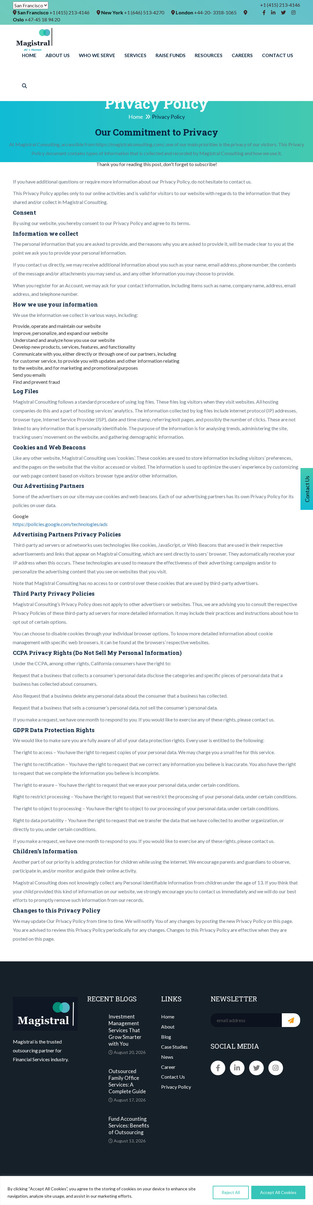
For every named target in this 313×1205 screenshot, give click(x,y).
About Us (58, 55)
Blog (166, 1037)
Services (135, 55)
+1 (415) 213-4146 (280, 5)
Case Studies (174, 1047)
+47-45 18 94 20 (42, 19)
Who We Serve (97, 55)
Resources (209, 55)
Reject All (231, 1192)
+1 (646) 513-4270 (144, 12)
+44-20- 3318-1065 (215, 12)
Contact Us (277, 55)
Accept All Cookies (278, 1192)
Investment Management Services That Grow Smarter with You (125, 1030)
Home (29, 55)
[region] (156, 1190)
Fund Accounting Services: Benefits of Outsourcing (129, 1125)
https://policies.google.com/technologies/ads (60, 524)
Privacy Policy (176, 1087)
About (168, 1026)
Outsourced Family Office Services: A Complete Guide (127, 1081)
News (167, 1057)
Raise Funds (171, 55)
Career (168, 1067)
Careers (242, 55)
